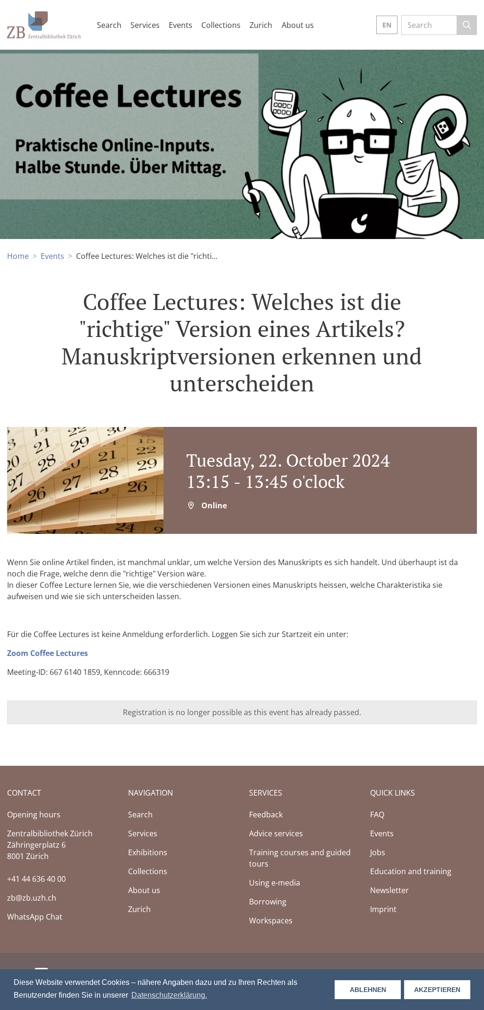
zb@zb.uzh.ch (31, 898)
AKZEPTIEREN (437, 989)
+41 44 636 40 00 (36, 879)
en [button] (386, 24)
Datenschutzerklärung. (169, 995)
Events (52, 256)
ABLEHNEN (368, 989)
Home (18, 256)
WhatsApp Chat (34, 917)
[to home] (44, 24)
